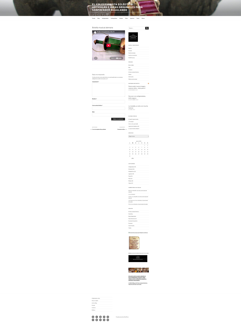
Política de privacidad (132, 79)
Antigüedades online (96, 298)
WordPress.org (131, 57)
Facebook (130, 223)
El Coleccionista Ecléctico (133, 72)
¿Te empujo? (131, 121)
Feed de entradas (131, 53)
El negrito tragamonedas (133, 119)
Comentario (95, 81)
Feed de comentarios (132, 55)
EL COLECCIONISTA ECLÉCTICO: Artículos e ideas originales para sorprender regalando (117, 7)
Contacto (130, 69)
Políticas (93, 310)
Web (93, 112)
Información (130, 76)
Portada (93, 305)
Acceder (130, 50)
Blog (99, 18)
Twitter (129, 228)
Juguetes (132, 18)
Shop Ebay (130, 213)
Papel (138, 18)
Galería (129, 74)
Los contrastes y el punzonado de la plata (139, 204)
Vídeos (143, 18)
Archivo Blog (94, 303)
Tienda (93, 18)
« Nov (132, 158)
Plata (126, 18)
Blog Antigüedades (132, 216)
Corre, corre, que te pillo (133, 123)
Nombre (94, 98)
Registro (130, 48)
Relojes (121, 18)
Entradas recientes (134, 83)
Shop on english (95, 300)
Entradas (130, 169)
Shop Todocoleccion (132, 218)
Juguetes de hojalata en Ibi (133, 126)
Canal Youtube (131, 225)
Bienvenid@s (131, 65)
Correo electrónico (97, 105)
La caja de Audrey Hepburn (133, 128)
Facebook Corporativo (132, 220)
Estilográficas (114, 18)
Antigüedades (105, 18)
